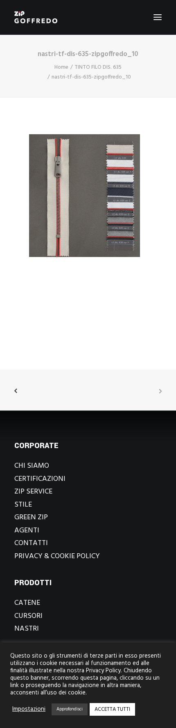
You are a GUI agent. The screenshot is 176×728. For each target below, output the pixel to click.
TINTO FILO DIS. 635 (98, 67)
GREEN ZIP (31, 517)
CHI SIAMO (31, 466)
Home (61, 67)
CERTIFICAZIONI (39, 479)
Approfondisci (69, 709)
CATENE (27, 603)
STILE (23, 505)
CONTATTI (31, 543)
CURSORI (28, 616)
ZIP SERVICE (33, 492)
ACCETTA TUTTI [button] (112, 709)
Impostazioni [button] (28, 709)
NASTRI (26, 629)
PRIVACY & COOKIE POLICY (57, 556)
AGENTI (26, 530)
